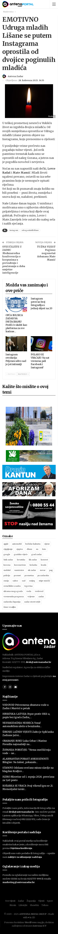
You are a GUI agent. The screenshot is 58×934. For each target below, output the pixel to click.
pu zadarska (43, 575)
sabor (15, 581)
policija (7, 575)
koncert (44, 560)
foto (44, 549)
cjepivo (19, 549)
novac (42, 570)
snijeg (32, 581)
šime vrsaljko (10, 607)
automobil (16, 544)
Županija (31, 900)
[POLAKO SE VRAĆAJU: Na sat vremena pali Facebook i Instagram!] (41, 343)
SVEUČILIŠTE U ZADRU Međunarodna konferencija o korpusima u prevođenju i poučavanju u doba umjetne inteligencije (13, 259)
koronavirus (20, 565)
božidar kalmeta (32, 544)
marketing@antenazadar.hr (18, 882)
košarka (33, 565)
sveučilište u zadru (12, 586)
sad (23, 581)
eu (37, 549)
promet (17, 575)
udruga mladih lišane (30, 230)
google (7, 554)
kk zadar (33, 560)
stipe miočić (44, 581)
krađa (43, 565)
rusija (6, 581)
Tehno (44, 905)
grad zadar (36, 554)
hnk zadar (8, 560)
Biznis (13, 905)
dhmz (29, 549)
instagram (14, 230)
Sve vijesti (10, 900)
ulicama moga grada (13, 591)
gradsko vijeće (21, 554)
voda (28, 591)
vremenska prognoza (14, 596)
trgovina (28, 586)
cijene (47, 544)
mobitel (7, 570)
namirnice (19, 570)
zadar (41, 596)
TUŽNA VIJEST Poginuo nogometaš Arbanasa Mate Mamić (46, 253)
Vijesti (41, 900)
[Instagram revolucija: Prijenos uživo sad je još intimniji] (16, 343)
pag (51, 570)
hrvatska (21, 560)
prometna (29, 575)
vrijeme (31, 596)
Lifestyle (23, 905)
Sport (50, 900)
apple (6, 544)
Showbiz (34, 905)
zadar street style (32, 602)
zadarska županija (12, 602)
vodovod (39, 591)
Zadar (21, 900)
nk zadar (32, 570)
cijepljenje (8, 549)
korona (7, 565)
